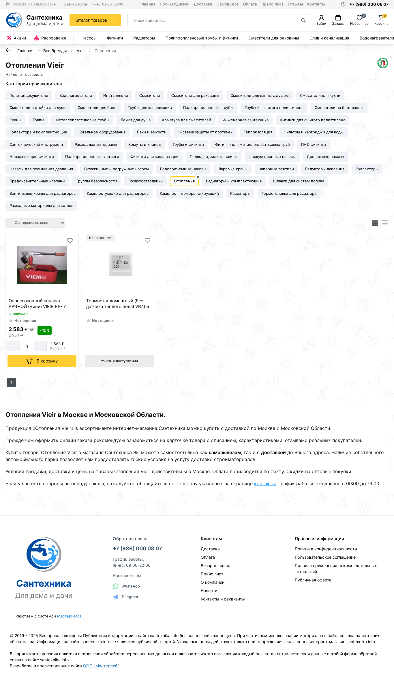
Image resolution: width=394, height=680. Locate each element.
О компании (212, 582)
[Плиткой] (375, 223)
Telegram (129, 596)
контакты (265, 483)
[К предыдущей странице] (8, 50)
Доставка (203, 4)
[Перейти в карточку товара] (41, 265)
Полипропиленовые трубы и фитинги (202, 37)
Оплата (250, 4)
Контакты (316, 4)
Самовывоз (228, 4)
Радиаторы (144, 37)
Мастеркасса (69, 616)
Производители (175, 4)
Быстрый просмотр (42, 288)
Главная (147, 4)
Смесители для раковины (273, 37)
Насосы (89, 37)
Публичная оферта (313, 579)
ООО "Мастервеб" (101, 665)
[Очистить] (198, 177)
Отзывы (295, 4)
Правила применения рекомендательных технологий (336, 568)
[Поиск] (303, 20)
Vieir (81, 50)
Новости (209, 590)
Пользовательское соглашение (325, 557)
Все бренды (55, 50)
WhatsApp (130, 586)
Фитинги (115, 37)
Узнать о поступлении (119, 361)
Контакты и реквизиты (223, 598)
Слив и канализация (329, 37)
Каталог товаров (90, 20)
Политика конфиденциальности (326, 548)
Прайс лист (272, 4)
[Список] (385, 222)
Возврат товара (216, 565)
